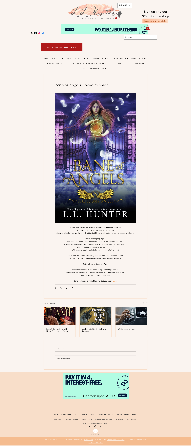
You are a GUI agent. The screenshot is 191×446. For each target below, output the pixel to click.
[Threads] (31, 33)
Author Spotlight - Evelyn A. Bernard (94, 330)
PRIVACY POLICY (96, 443)
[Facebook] (43, 33)
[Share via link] (72, 288)
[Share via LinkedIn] (66, 288)
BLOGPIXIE (88, 440)
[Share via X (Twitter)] (61, 288)
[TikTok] (35, 33)
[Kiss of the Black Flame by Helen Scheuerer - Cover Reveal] (59, 316)
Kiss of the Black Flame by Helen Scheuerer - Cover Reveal (57, 330)
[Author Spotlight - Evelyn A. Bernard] (95, 316)
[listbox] (124, 5)
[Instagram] (39, 33)
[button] (124, 5)
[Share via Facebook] (56, 288)
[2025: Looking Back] (131, 316)
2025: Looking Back (126, 329)
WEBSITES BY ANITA (115, 440)
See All (145, 303)
